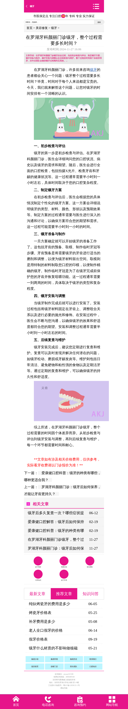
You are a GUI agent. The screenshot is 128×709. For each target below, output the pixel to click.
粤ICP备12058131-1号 (71, 685)
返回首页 (34, 666)
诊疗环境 (64, 580)
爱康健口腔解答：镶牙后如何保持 (56, 522)
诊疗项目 (38, 567)
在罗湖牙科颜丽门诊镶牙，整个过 (56, 539)
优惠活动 (64, 567)
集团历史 (73, 659)
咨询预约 (80, 705)
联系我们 (93, 659)
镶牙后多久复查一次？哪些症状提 (56, 513)
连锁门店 (54, 666)
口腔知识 (38, 580)
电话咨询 (48, 705)
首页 (29, 28)
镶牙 (32, 6)
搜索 (99, 22)
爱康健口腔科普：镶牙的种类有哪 (56, 531)
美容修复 (42, 28)
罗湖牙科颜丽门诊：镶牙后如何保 (56, 548)
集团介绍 (34, 659)
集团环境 (54, 659)
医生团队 (90, 567)
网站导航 (64, 688)
